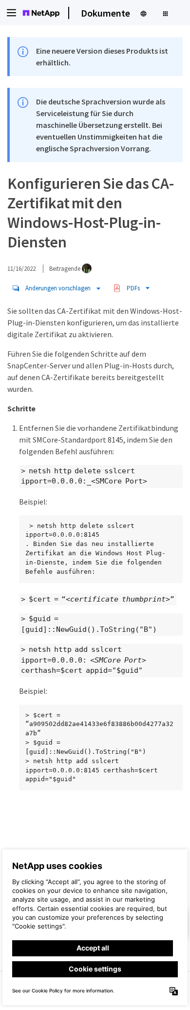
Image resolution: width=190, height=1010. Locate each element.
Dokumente (105, 13)
